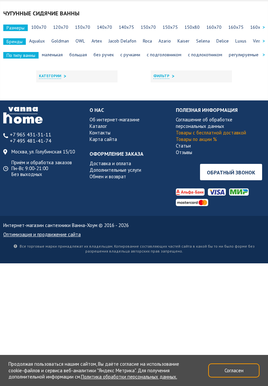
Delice (222, 41)
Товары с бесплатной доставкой (211, 133)
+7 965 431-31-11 (30, 135)
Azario (165, 41)
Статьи (183, 146)
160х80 (257, 27)
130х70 (82, 27)
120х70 (60, 27)
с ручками (130, 55)
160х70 (214, 27)
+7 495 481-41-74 (30, 141)
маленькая (52, 55)
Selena (203, 41)
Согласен (234, 370)
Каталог (98, 126)
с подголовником (164, 55)
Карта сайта (103, 139)
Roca (147, 41)
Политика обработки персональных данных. (129, 377)
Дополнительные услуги (115, 170)
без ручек (103, 55)
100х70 (38, 27)
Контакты (100, 133)
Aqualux (37, 41)
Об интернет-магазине (115, 119)
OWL (80, 41)
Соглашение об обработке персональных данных (204, 122)
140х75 (126, 27)
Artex (97, 41)
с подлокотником (205, 55)
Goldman (60, 41)
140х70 (104, 27)
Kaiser (183, 41)
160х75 (235, 27)
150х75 (170, 27)
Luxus (240, 41)
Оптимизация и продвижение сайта (42, 234)
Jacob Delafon (122, 41)
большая (78, 55)
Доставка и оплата (110, 163)
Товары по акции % (196, 139)
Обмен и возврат (108, 176)
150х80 (192, 27)
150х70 (148, 27)
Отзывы (184, 152)
